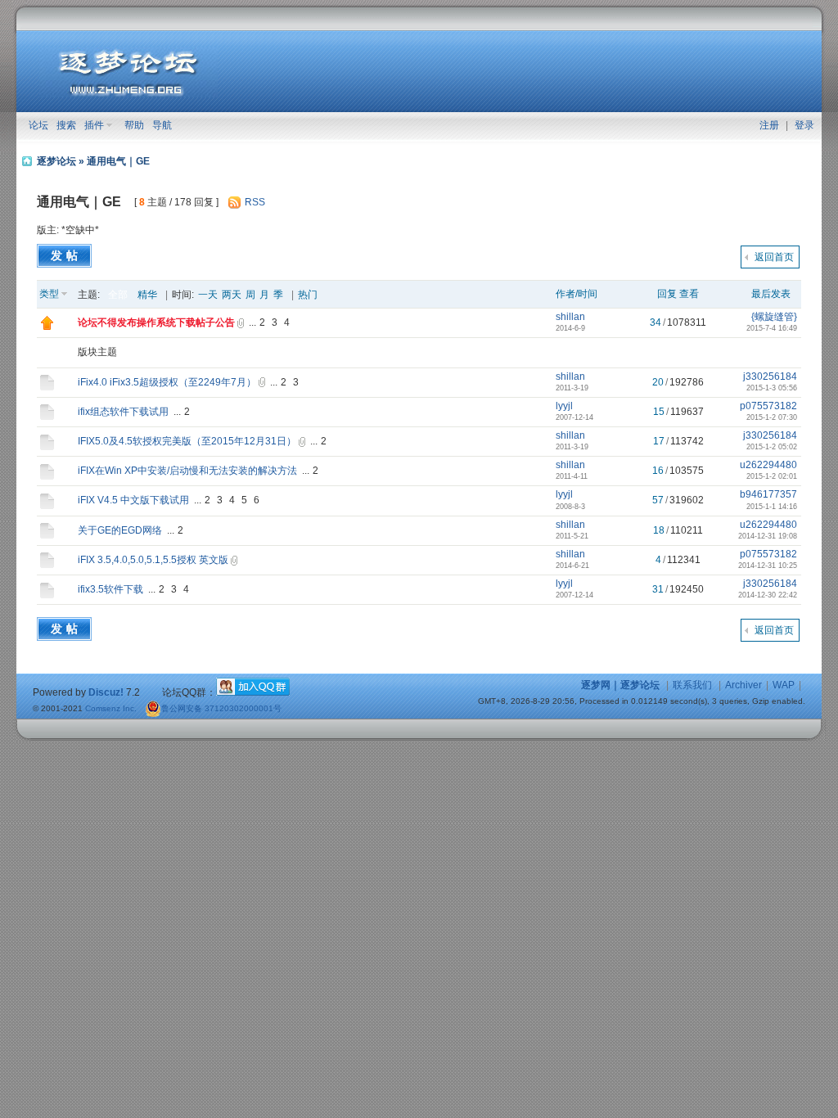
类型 (49, 294)
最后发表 (771, 294)
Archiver (743, 685)
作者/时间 (576, 294)
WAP (784, 685)
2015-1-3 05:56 (771, 388)
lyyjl (564, 406)
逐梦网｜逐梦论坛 (620, 685)
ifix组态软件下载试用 (123, 411)
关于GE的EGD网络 (120, 530)
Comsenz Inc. (111, 708)
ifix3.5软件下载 (110, 589)
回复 (667, 294)
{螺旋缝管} (774, 316)
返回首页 (774, 257)
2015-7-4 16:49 (771, 328)
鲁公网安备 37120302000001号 (221, 708)
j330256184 (770, 376)
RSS (255, 202)
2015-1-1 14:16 (771, 507)
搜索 (66, 125)
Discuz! (106, 692)
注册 (769, 125)
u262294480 (768, 465)
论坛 (38, 125)
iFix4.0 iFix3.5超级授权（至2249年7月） (167, 382)
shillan (570, 316)
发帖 (66, 255)
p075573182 (768, 406)
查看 (689, 294)
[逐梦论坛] (128, 94)
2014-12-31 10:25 (767, 565)
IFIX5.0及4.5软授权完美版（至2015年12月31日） (187, 441)
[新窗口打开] (47, 329)
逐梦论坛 (56, 161)
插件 (94, 125)
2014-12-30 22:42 (767, 595)
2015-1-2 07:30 (771, 417)
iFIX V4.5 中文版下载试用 (133, 500)
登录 (804, 125)
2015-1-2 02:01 (771, 476)
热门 (308, 294)
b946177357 (768, 494)
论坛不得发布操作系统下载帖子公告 (156, 322)
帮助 (134, 125)
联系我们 (692, 685)
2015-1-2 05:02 (771, 447)
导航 (162, 125)
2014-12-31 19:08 (767, 536)
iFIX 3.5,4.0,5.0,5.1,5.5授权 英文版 (153, 560)
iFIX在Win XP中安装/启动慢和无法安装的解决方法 (187, 470)
